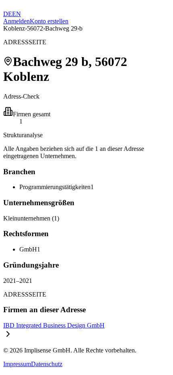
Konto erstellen (49, 21)
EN (16, 13)
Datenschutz (46, 364)
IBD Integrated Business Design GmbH (54, 325)
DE (7, 13)
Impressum (17, 364)
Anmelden (16, 21)
